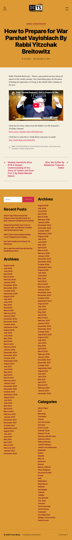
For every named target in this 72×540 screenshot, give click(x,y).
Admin (29, 59)
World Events (43, 520)
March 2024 (9, 344)
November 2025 (10, 288)
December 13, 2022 (43, 59)
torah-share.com (54, 146)
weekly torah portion (26, 148)
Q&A (40, 478)
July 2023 (8, 367)
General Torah (44, 433)
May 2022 (8, 406)
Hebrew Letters (44, 439)
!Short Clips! (43, 408)
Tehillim (41, 495)
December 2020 (10, 453)
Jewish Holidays (44, 445)
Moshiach (42, 461)
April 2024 (8, 341)
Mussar (41, 464)
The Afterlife (43, 498)
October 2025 (9, 291)
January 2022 (9, 417)
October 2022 (9, 392)
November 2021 (10, 423)
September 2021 (10, 428)
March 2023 (9, 378)
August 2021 (9, 431)
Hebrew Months (44, 442)
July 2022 (8, 400)
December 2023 (10, 352)
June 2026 (8, 271)
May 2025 (8, 305)
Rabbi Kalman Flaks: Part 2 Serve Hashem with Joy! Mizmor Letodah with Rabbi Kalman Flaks (18, 227)
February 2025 (10, 313)
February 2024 (10, 347)
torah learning (34, 146)
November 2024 (10, 322)
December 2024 (10, 319)
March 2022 (9, 411)
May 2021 (8, 439)
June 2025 (8, 302)
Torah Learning (44, 506)
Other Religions (44, 470)
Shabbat (41, 487)
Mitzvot (41, 459)
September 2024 (11, 327)
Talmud (41, 492)
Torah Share (15, 535)
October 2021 (9, 425)
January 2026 (9, 282)
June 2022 (8, 403)
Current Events (44, 422)
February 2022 (10, 414)
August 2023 (9, 364)
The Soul (41, 503)
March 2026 (9, 277)
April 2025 (8, 308)
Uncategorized (44, 515)
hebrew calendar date (47, 436)
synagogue (42, 489)
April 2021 (8, 442)
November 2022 (10, 389)
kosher (40, 453)
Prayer (40, 475)
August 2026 (9, 266)
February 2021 (9, 448)
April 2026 (8, 274)
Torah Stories (43, 509)
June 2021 (8, 437)
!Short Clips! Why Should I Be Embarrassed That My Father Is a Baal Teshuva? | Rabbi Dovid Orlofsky (19, 218)
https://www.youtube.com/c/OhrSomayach (26, 131)
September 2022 (10, 395)
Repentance (43, 484)
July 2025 (8, 299)
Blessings (42, 414)
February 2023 (10, 381)
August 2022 (9, 397)
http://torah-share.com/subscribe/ (22, 140)
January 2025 (9, 316)
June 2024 (8, 336)
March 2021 (8, 445)
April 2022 (8, 409)
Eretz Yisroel (43, 428)
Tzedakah (42, 512)
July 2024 (8, 333)
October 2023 (9, 358)
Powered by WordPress (31, 535)
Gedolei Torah (43, 431)
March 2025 (9, 310)
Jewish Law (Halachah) (47, 447)
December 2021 (10, 420)
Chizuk (40, 419)
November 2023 (10, 355)
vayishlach (15, 148)
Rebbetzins (42, 481)
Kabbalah (41, 450)
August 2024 (9, 330)
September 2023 (11, 361)
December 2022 (10, 386)
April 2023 (8, 375)
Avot (40, 411)
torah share (44, 146)
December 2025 (10, 285)
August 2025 (9, 296)
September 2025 (11, 294)
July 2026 (8, 268)
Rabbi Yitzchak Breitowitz (20, 146)
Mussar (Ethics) (44, 467)
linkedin (41, 456)
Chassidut (42, 417)
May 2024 (8, 338)
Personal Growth (44, 473)
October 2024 (9, 324)
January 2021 (9, 451)
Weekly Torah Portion (36, 24)
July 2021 (8, 434)
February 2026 (10, 280)
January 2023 (9, 383)
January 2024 (9, 350)
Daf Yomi (41, 425)
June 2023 (8, 369)
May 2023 (8, 372)
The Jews (42, 501)
